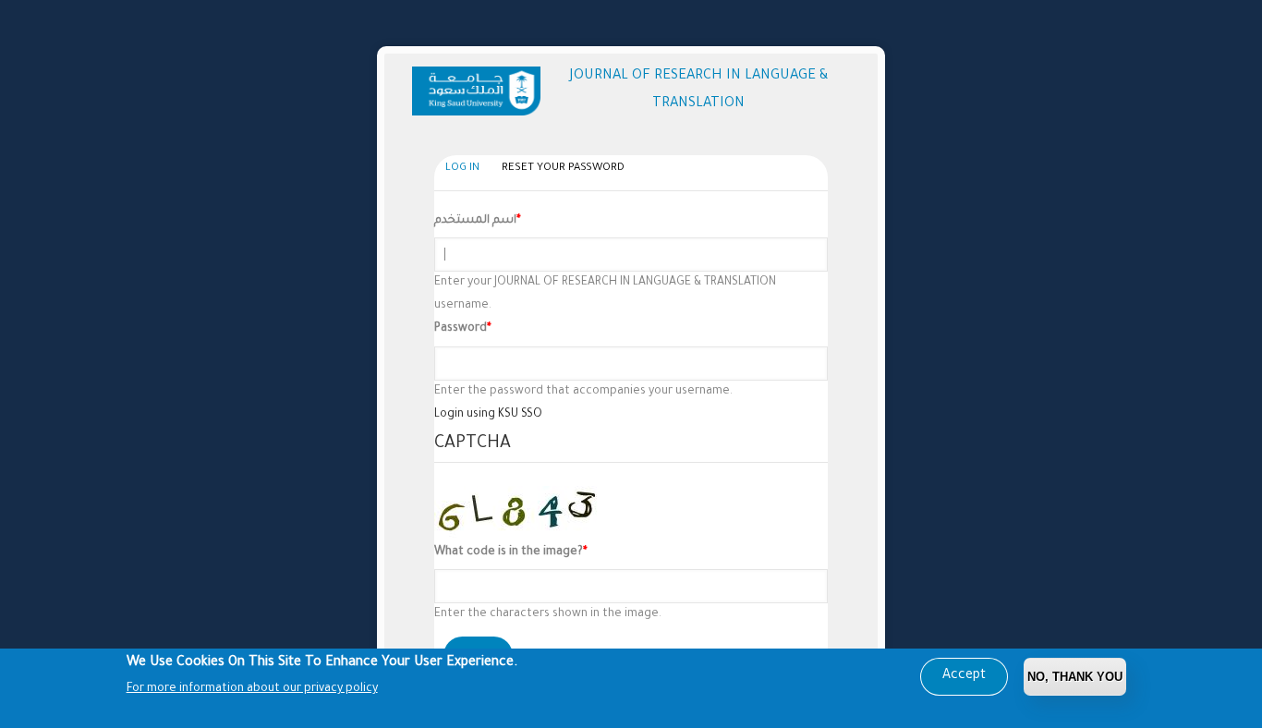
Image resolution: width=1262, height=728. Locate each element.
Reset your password (563, 169)
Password (460, 328)
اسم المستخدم (475, 220)
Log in (467, 172)
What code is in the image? (508, 552)
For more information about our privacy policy (252, 689)
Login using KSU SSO (488, 414)
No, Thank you (1074, 677)
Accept (964, 676)
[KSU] (480, 91)
